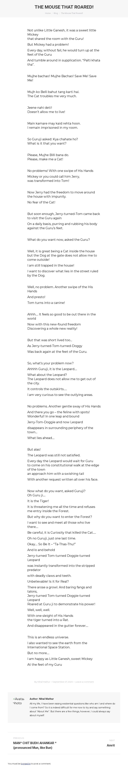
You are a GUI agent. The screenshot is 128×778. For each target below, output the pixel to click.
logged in (26, 763)
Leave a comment (84, 682)
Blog (56, 13)
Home (48, 13)
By (42, 682)
